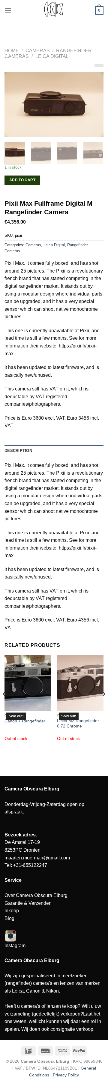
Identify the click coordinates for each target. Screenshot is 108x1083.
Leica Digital (52, 56)
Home (11, 50)
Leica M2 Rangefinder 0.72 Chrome (78, 723)
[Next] (93, 104)
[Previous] (14, 104)
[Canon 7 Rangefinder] (27, 682)
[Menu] (8, 10)
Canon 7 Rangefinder (24, 721)
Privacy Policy (66, 1075)
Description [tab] (18, 450)
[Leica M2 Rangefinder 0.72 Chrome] (80, 682)
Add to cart (22, 180)
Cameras (38, 50)
